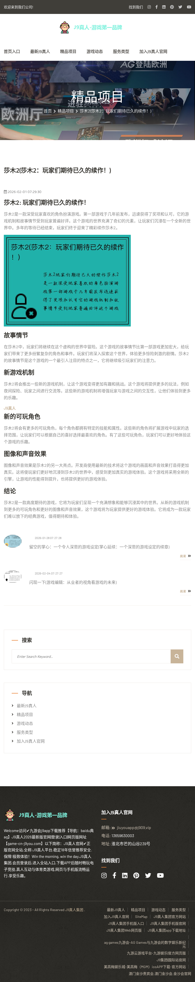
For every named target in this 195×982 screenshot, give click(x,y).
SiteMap (141, 916)
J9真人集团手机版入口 (126, 923)
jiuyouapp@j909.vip (134, 827)
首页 (48, 111)
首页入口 (12, 51)
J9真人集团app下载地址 (167, 930)
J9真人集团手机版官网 (168, 923)
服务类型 (121, 51)
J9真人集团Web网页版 (124, 930)
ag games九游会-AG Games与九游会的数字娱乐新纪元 (145, 944)
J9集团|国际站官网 (171, 960)
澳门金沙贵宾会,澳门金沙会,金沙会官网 (160, 973)
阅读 (183, 556)
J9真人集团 (74, 910)
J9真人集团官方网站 (170, 916)
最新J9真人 (40, 51)
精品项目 (68, 51)
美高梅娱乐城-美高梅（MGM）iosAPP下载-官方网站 (145, 967)
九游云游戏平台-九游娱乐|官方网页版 (156, 953)
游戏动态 (95, 51)
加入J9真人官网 (153, 51)
